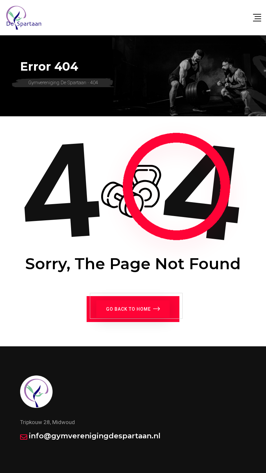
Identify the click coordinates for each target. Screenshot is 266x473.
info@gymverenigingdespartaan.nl (95, 436)
